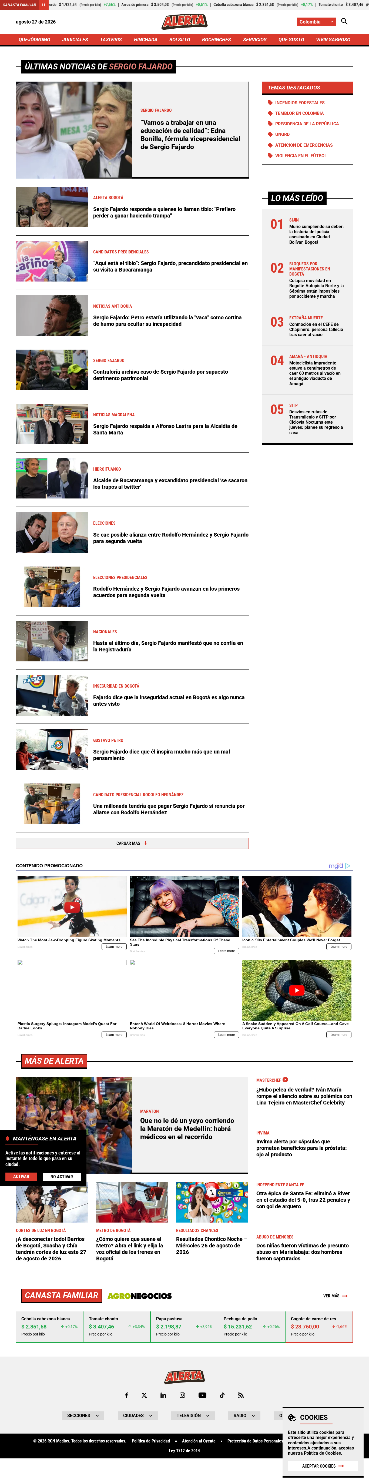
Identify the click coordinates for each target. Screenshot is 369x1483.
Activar (21, 1176)
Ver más (331, 1295)
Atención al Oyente (199, 1441)
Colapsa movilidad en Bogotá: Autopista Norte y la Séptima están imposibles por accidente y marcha (316, 288)
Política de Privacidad (151, 1441)
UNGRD (282, 134)
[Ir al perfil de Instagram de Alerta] (182, 1395)
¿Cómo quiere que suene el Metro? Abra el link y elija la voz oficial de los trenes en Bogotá (129, 1249)
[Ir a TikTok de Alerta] (222, 1395)
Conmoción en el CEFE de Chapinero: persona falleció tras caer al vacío (316, 329)
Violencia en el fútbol (301, 155)
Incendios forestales (300, 102)
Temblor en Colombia (299, 113)
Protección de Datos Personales (255, 1441)
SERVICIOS (255, 39)
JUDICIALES (75, 39)
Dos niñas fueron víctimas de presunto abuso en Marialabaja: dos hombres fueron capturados (302, 1252)
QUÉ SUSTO (291, 39)
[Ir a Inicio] (184, 22)
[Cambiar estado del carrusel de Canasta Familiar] (44, 5)
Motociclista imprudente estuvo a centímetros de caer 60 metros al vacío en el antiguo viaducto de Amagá (315, 373)
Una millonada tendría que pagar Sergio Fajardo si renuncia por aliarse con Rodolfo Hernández (168, 809)
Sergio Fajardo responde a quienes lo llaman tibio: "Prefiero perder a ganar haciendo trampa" (164, 212)
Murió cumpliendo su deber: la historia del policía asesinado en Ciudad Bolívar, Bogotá (316, 234)
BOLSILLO (179, 39)
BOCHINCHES (216, 39)
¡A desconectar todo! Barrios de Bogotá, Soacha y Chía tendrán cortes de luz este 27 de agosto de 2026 (51, 1249)
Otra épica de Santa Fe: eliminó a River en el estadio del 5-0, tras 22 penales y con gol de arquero (303, 1200)
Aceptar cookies (319, 1466)
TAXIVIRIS (111, 39)
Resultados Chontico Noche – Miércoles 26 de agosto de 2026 (211, 1245)
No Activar (62, 1176)
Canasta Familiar (19, 5)
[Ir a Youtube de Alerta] (202, 1395)
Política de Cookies (322, 1453)
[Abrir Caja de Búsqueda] (344, 22)
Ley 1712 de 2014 (184, 1451)
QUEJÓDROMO (34, 39)
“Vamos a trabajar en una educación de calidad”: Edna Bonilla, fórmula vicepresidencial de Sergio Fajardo (190, 135)
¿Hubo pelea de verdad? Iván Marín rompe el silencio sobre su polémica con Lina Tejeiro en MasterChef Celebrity (304, 1096)
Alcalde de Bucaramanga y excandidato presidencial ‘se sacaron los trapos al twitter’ (170, 483)
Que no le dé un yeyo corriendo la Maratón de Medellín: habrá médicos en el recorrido (187, 1129)
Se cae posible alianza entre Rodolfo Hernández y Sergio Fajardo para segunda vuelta (171, 537)
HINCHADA (145, 39)
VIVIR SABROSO (333, 39)
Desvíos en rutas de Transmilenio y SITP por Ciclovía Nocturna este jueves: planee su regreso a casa (316, 422)
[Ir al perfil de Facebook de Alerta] (126, 1395)
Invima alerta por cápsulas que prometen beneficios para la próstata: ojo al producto (301, 1148)
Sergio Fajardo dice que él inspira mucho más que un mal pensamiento (161, 754)
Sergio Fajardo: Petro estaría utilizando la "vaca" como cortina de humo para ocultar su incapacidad (167, 320)
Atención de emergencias (304, 145)
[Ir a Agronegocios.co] (139, 1296)
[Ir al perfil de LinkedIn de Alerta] (163, 1395)
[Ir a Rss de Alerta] (241, 1395)
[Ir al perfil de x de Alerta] (144, 1395)
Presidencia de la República (307, 123)
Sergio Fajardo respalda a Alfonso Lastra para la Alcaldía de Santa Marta (165, 429)
